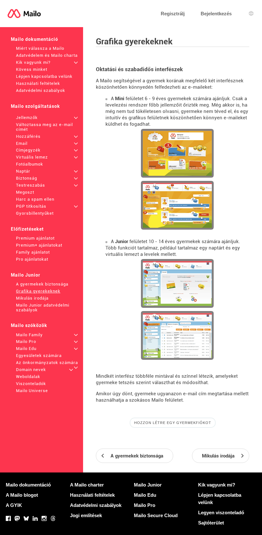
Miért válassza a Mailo (40, 48)
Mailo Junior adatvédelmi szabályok (42, 307)
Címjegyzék (28, 150)
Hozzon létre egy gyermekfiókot (172, 423)
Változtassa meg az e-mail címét (44, 127)
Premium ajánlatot (35, 238)
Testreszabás (30, 185)
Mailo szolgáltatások (35, 106)
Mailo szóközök (29, 325)
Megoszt (25, 192)
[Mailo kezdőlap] (24, 13)
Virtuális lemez (32, 157)
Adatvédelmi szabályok (40, 90)
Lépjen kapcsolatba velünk (44, 76)
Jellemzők (27, 117)
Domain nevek (31, 369)
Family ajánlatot (33, 252)
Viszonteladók (31, 383)
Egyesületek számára (39, 355)
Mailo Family (29, 334)
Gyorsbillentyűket (35, 213)
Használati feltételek (38, 83)
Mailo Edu (26, 348)
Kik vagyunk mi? (33, 62)
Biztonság (26, 178)
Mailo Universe (32, 390)
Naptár (23, 171)
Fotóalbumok (29, 164)
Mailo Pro (26, 341)
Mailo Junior (25, 275)
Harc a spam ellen (35, 199)
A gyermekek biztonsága (42, 284)
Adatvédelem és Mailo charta (47, 55)
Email (21, 143)
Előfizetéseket (27, 229)
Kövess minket (31, 69)
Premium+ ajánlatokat (39, 245)
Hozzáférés (28, 136)
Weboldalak (28, 376)
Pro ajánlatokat (32, 259)
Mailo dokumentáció (34, 39)
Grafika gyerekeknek (38, 291)
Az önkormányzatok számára (47, 362)
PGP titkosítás (31, 206)
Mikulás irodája (32, 298)
